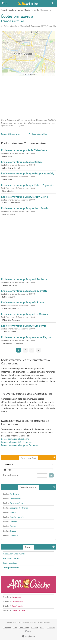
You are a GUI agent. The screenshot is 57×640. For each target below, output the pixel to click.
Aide (15, 628)
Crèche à (12, 597)
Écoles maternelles (37, 134)
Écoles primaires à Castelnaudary (17, 442)
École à (11, 494)
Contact (34, 628)
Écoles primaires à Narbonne (15, 439)
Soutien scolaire (10, 563)
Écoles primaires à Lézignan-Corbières (19, 445)
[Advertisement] (28, 96)
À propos (7, 628)
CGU (42, 628)
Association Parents (11, 558)
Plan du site (24, 628)
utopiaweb (28, 636)
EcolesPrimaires (28, 3)
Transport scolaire (11, 568)
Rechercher (52, 3)
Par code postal (10, 475)
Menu (4, 3)
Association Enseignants (14, 554)
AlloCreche (28, 584)
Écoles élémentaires (10, 134)
